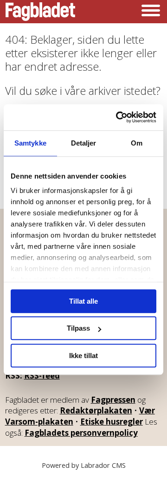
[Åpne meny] (151, 11)
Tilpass (78, 328)
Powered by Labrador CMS (84, 465)
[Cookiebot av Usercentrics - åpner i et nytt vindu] (117, 117)
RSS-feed (42, 375)
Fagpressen (113, 399)
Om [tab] (136, 143)
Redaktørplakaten (96, 410)
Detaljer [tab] (83, 143)
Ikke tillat (83, 355)
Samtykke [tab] (30, 143)
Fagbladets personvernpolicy (81, 432)
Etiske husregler (111, 421)
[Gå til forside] (40, 11)
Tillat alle (83, 301)
